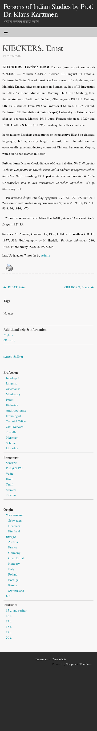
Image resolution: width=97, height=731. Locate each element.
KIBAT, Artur (16, 287)
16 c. (9, 616)
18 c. (9, 627)
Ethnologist (13, 416)
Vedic (9, 473)
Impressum (42, 659)
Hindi (9, 479)
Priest (9, 399)
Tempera (71, 664)
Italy (11, 569)
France (12, 547)
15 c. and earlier (16, 610)
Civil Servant (14, 427)
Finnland (14, 531)
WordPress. (85, 664)
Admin (45, 255)
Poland (12, 574)
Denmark (14, 526)
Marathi (11, 490)
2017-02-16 (13, 56)
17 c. (9, 621)
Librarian (12, 448)
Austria (13, 542)
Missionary (13, 394)
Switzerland (16, 590)
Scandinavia (14, 515)
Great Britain (16, 558)
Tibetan (11, 495)
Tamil (9, 484)
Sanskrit (11, 463)
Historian (12, 405)
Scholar (11, 443)
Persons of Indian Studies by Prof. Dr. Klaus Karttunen (48, 10)
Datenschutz (59, 659)
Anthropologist (16, 410)
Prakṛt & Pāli (14, 468)
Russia (12, 585)
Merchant (12, 437)
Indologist (12, 378)
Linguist (11, 383)
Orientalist (13, 389)
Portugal (14, 580)
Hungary (14, 563)
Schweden (15, 520)
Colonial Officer (16, 421)
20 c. (9, 637)
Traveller (12, 432)
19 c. (9, 632)
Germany (14, 553)
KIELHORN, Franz (77, 287)
